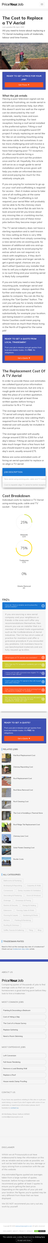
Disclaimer (7, 1231)
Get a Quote (23, 358)
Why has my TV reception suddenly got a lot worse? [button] (23, 665)
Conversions (8, 890)
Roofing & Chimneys (11, 925)
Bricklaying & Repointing (13, 886)
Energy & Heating (29, 905)
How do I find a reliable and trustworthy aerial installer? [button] (21, 606)
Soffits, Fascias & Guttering (14, 930)
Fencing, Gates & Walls (25, 910)
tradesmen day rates (21, 949)
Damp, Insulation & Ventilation (29, 890)
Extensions (8, 910)
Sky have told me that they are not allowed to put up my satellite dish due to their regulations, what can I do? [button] (23, 699)
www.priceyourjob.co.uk (23, 1226)
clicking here (40, 1237)
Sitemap (29, 1231)
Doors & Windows (34, 895)
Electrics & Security (11, 905)
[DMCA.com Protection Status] (39, 1231)
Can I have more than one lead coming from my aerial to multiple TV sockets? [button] (23, 690)
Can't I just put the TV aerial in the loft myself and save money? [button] (23, 682)
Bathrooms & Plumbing (12, 881)
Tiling (31, 930)
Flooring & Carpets (11, 915)
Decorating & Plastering (13, 895)
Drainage (7, 900)
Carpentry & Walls (34, 886)
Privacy (22, 1231)
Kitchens (7, 920)
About (15, 1231)
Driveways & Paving (23, 900)
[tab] (24, 605)
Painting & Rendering (23, 920)
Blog (39, 930)
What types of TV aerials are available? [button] (21, 658)
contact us (14, 1108)
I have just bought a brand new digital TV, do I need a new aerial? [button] (23, 673)
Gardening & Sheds (30, 915)
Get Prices (23, 85)
